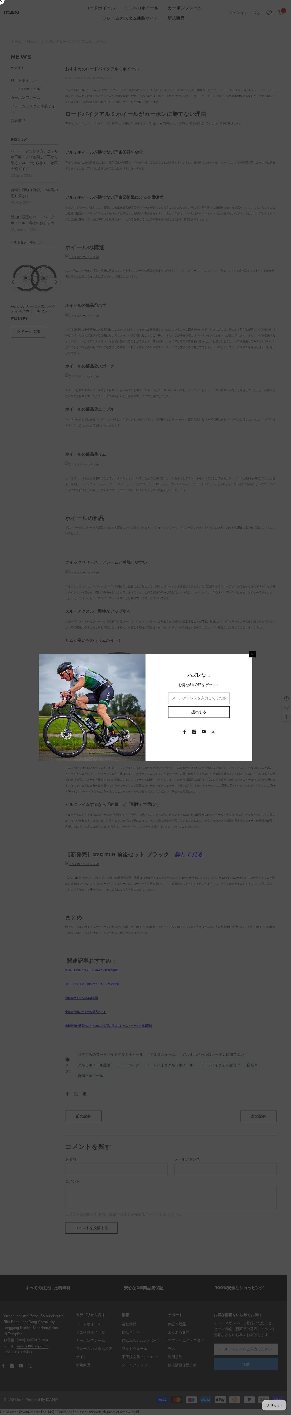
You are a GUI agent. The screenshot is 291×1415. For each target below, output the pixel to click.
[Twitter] (213, 731)
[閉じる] (252, 654)
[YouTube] (203, 731)
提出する (198, 712)
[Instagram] (194, 731)
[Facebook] (184, 731)
